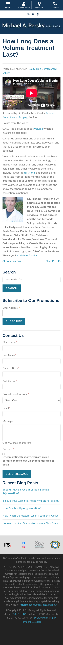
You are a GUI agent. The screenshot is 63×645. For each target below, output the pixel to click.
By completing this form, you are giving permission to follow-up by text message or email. (28, 461)
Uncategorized (49, 69)
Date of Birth (11, 368)
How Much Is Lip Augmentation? (22, 508)
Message (8, 421)
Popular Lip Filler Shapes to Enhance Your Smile (30, 523)
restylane (29, 172)
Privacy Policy (41, 618)
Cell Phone (10, 381)
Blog (38, 69)
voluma (38, 128)
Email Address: (11, 308)
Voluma (6, 73)
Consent (8, 449)
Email (6, 408)
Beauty (31, 69)
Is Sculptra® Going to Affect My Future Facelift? (31, 500)
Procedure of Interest (16, 394)
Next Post (52, 261)
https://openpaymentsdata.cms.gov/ (38, 605)
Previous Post (13, 261)
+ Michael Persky (27, 255)
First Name (10, 342)
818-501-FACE (19, 614)
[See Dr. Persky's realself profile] (8, 544)
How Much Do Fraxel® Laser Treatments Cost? (30, 515)
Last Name (9, 355)
